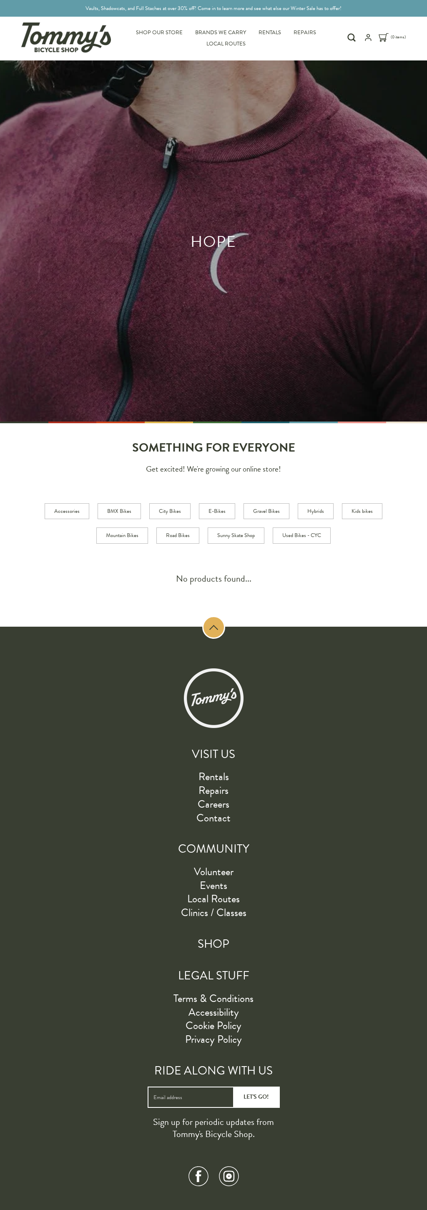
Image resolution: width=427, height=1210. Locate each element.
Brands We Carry (220, 32)
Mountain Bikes (122, 535)
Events (213, 885)
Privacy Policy (213, 1039)
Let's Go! (256, 1096)
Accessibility (213, 1012)
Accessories (67, 511)
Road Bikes (178, 535)
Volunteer (214, 871)
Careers (213, 804)
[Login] (368, 40)
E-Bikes (217, 511)
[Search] (352, 37)
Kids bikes (362, 511)
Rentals (270, 32)
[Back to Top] (213, 627)
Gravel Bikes (266, 511)
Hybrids (315, 511)
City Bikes (170, 511)
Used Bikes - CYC (301, 535)
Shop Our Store (159, 32)
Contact (213, 818)
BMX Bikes (119, 511)
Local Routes (226, 44)
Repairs (305, 32)
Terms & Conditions (213, 998)
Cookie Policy (213, 1025)
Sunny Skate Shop (236, 535)
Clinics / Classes (213, 912)
